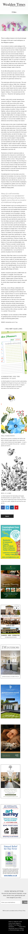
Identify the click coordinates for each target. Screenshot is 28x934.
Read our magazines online (15, 921)
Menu (14, 12)
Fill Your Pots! (8, 436)
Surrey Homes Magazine (15, 923)
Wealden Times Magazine (15, 925)
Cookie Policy (22, 926)
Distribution (11, 926)
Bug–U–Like (6, 493)
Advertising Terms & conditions (16, 928)
